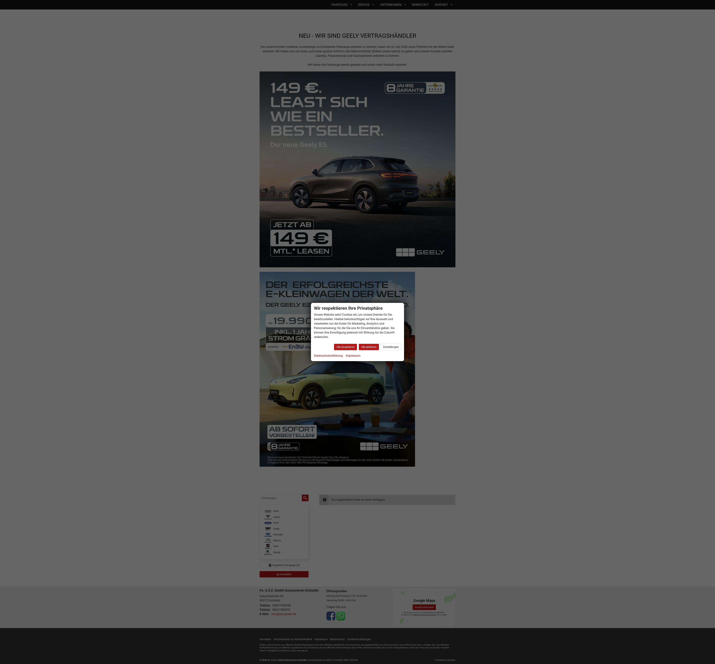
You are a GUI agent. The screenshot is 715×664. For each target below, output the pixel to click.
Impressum (353, 355)
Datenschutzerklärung (328, 355)
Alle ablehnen (368, 346)
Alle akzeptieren (345, 346)
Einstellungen (391, 346)
